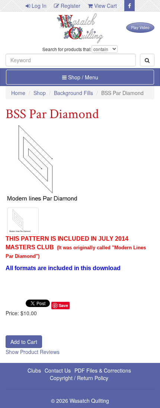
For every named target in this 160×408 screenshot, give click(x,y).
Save (63, 305)
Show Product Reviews (33, 351)
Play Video (140, 27)
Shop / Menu (82, 77)
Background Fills (73, 93)
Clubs (34, 370)
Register (69, 5)
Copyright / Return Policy (79, 378)
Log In (38, 5)
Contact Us (58, 370)
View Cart (105, 5)
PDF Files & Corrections (102, 370)
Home (18, 93)
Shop (39, 93)
